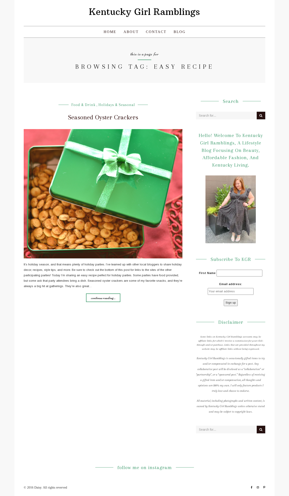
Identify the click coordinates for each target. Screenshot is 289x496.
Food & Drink (83, 105)
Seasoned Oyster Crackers (103, 117)
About (131, 32)
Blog (180, 32)
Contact (156, 32)
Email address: (230, 284)
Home (110, 32)
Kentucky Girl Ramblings (144, 11)
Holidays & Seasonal (116, 105)
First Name (207, 273)
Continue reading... (103, 297)
